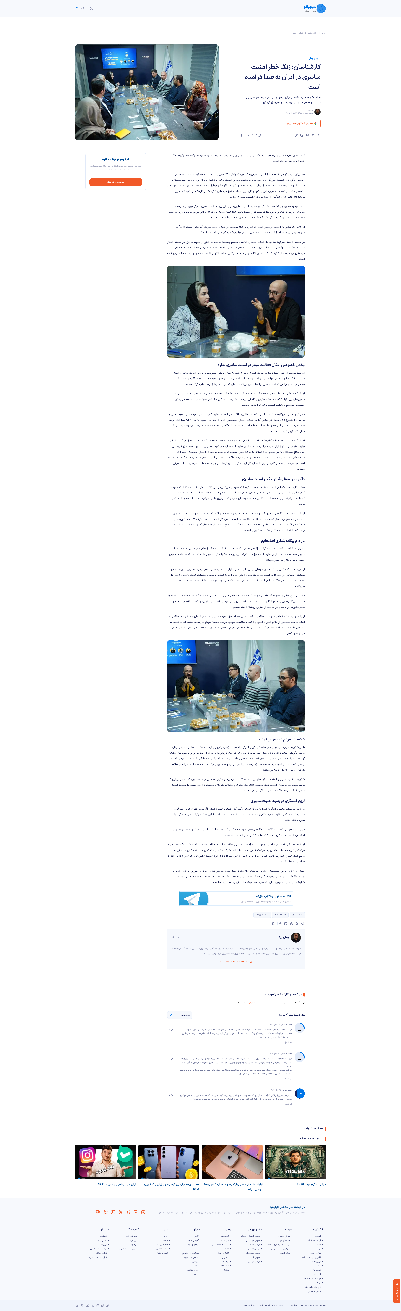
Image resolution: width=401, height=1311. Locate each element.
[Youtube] (113, 1212)
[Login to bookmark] (241, 135)
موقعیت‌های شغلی (98, 1249)
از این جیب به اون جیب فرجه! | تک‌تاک (116, 1184)
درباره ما (103, 1244)
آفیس (196, 1236)
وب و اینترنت (193, 1270)
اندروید (195, 1249)
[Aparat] (105, 1212)
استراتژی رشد (132, 1236)
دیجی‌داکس (224, 1266)
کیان (319, 1266)
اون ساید (225, 1240)
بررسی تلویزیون (253, 1249)
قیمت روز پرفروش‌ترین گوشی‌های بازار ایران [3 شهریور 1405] (171, 1186)
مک (197, 1266)
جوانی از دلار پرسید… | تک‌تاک (311, 1184)
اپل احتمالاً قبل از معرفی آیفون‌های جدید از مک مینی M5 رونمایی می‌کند (233, 1186)
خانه (324, 33)
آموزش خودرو (284, 1236)
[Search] (83, 8)
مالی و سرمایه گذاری (128, 1249)
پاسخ (287, 1042)
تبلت (319, 1244)
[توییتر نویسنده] (173, 937)
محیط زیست (162, 1244)
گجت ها (317, 1270)
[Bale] (98, 1212)
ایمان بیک (309, 110)
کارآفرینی (134, 1244)
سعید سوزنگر (262, 915)
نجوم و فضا (162, 1253)
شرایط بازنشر (101, 1253)
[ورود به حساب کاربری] (77, 8)
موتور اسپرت (284, 1253)
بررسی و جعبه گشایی (220, 1244)
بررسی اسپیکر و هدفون (250, 1236)
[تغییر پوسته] (91, 8)
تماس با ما (102, 1240)
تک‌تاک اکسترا (223, 1253)
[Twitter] (120, 1212)
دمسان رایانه (280, 915)
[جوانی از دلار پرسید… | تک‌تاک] (295, 1162)
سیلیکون (225, 1270)
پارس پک (260, 1305)
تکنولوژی (312, 33)
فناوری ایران (297, 33)
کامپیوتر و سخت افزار (311, 1257)
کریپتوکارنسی (315, 1261)
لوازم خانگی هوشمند (312, 1278)
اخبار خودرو (285, 1240)
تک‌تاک (226, 1249)
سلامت (165, 1240)
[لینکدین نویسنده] (178, 937)
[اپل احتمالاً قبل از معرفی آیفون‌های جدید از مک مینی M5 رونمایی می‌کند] (232, 1162)
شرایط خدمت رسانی (98, 1257)
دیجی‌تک (225, 1261)
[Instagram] (143, 1212)
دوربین (318, 1249)
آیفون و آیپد (193, 1244)
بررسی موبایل (253, 1261)
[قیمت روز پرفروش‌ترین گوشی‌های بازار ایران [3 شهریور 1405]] (168, 1162)
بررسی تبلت (255, 1244)
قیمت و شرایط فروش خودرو (277, 1244)
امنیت (318, 1236)
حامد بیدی (297, 915)
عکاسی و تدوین (191, 1257)
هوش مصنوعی (314, 1291)
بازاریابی (134, 1240)
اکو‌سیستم (225, 1236)
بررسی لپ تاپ (253, 1257)
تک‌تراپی (225, 1257)
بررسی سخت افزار (252, 1253)
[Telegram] (128, 1212)
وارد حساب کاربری (258, 1003)
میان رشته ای (162, 1249)
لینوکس (195, 1261)
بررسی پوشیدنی (253, 1240)
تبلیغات (103, 1236)
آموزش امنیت (193, 1240)
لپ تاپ (317, 1274)
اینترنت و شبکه (314, 1240)
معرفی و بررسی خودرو (280, 1249)
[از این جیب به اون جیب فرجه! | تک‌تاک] (105, 1162)
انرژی (166, 1236)
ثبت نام (279, 1003)
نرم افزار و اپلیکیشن (312, 1287)
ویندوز (196, 1274)
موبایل (318, 1282)
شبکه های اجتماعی (190, 1253)
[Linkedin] (135, 1212)
